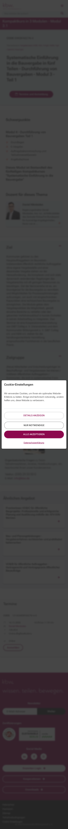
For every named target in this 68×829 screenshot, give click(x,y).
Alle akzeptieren (34, 434)
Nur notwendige (34, 425)
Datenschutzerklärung (34, 442)
